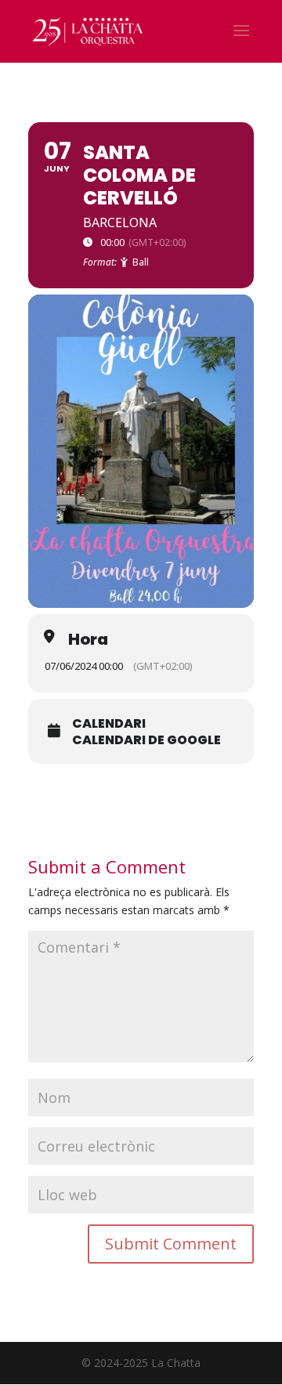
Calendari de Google (146, 740)
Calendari (109, 724)
